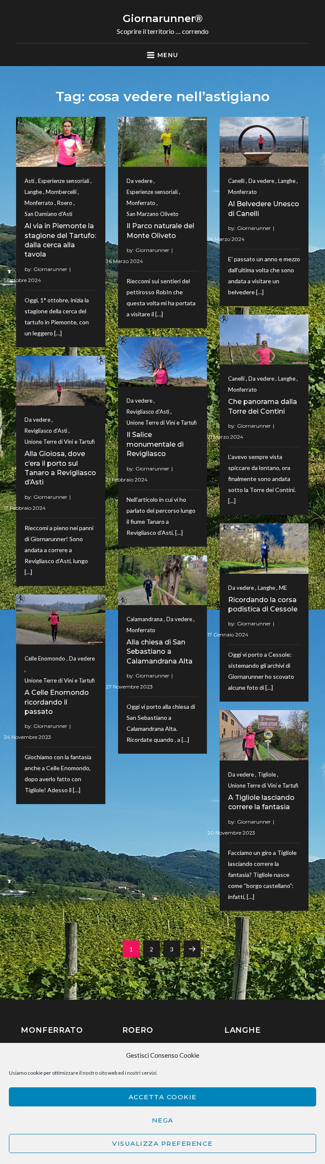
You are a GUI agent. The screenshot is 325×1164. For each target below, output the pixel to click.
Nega (163, 1120)
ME (283, 587)
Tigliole (267, 774)
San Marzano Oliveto (153, 213)
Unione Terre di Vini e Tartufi (162, 422)
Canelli (236, 180)
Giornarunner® (163, 18)
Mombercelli (61, 191)
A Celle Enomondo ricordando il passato (57, 702)
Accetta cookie (163, 1097)
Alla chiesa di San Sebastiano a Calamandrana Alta (160, 651)
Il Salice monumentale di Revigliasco (155, 444)
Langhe (33, 191)
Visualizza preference (162, 1143)
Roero (64, 202)
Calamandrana (144, 619)
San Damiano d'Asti (48, 213)
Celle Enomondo (45, 658)
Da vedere (139, 180)
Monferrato (39, 202)
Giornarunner (50, 269)
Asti (29, 180)
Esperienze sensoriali (63, 180)
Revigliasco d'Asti (148, 411)
